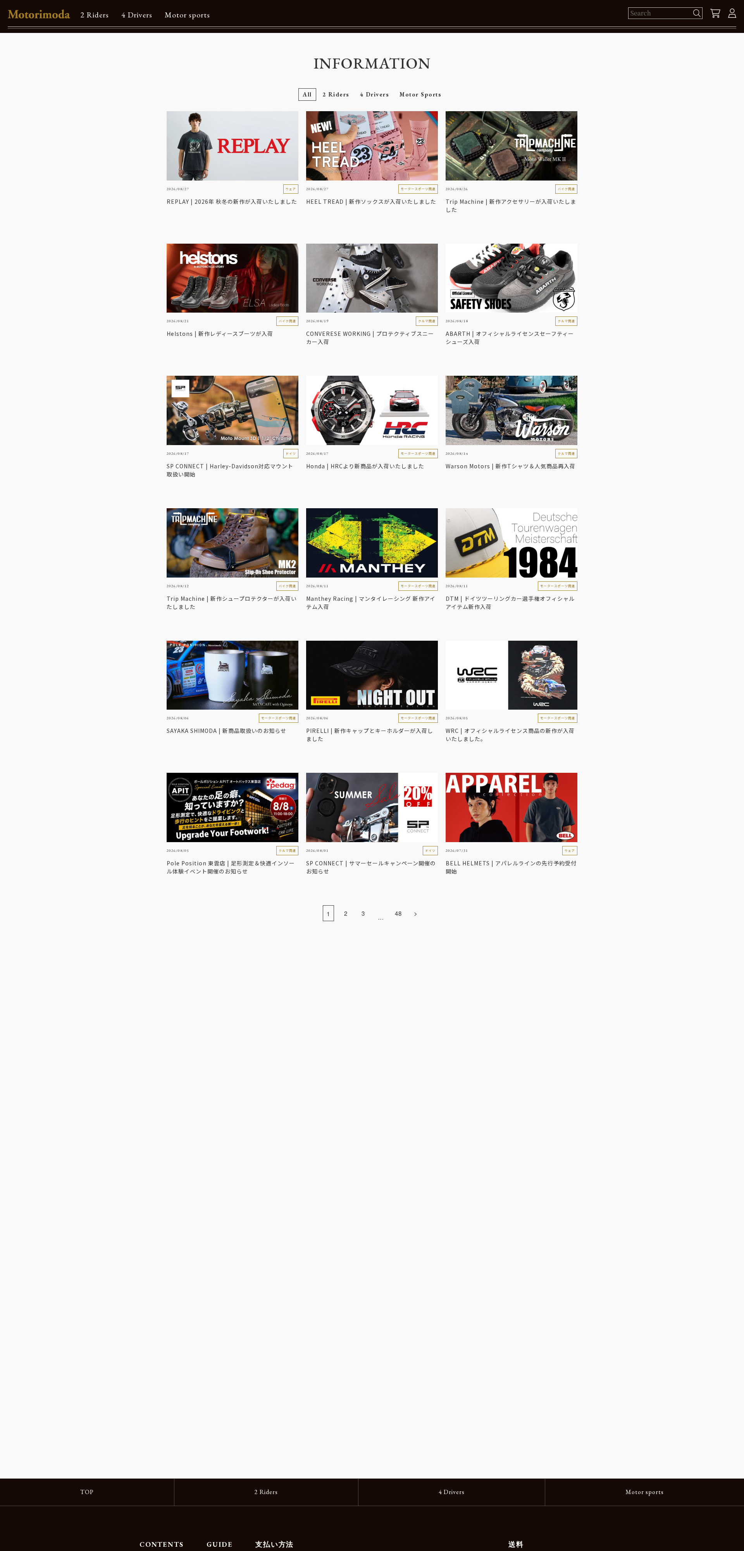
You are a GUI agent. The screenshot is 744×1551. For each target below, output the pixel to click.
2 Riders (94, 14)
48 (398, 913)
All (307, 94)
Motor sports (187, 14)
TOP (87, 1492)
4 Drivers (136, 14)
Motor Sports (420, 94)
